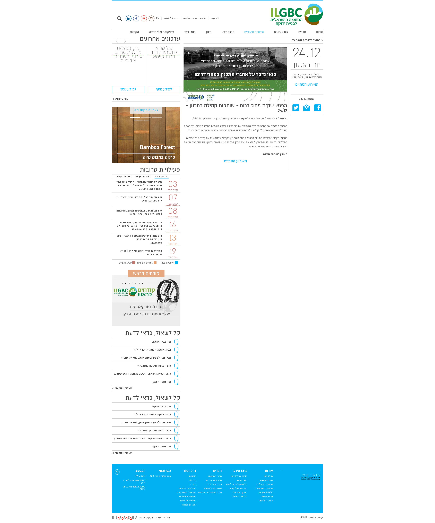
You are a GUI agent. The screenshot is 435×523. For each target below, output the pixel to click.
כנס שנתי (189, 32)
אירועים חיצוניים (254, 32)
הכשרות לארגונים (187, 496)
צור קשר (214, 18)
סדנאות (192, 480)
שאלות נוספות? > (122, 388)
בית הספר (189, 471)
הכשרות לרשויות (188, 501)
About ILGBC (266, 492)
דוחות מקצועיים (239, 476)
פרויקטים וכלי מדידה (161, 32)
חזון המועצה (266, 480)
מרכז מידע (228, 32)
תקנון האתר (267, 496)
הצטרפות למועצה (213, 488)
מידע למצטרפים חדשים (210, 492)
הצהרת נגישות (266, 501)
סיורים (193, 484)
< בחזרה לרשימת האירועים (307, 40)
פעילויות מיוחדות (187, 488)
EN (157, 18)
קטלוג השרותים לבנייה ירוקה (134, 481)
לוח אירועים (281, 32)
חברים (302, 32)
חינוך (208, 32)
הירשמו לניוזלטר (171, 18)
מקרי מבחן (242, 480)
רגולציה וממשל (239, 496)
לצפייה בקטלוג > (146, 110)
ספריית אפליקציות (238, 488)
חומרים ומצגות (189, 505)
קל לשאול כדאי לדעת (236, 484)
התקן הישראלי (240, 492)
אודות (319, 32)
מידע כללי (140, 476)
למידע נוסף (164, 89)
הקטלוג (134, 32)
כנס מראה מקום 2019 (160, 476)
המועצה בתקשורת (264, 488)
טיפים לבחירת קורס (186, 492)
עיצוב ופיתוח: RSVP (312, 517)
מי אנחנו (268, 476)
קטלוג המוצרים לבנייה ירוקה (134, 488)
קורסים (192, 476)
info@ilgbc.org (310, 478)
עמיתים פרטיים (214, 484)
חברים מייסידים (214, 480)
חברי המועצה (215, 476)
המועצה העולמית (264, 484)
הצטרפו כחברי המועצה (194, 18)
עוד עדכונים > (120, 99)
